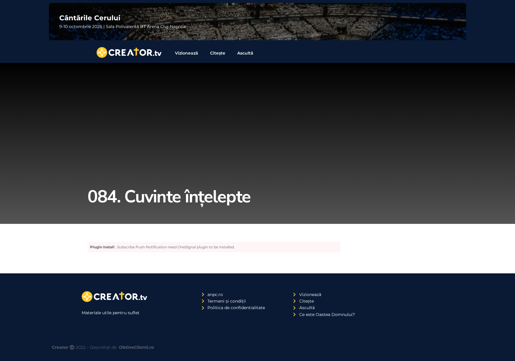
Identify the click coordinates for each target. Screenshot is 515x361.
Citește (217, 53)
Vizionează (186, 53)
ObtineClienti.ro (136, 347)
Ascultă (245, 53)
